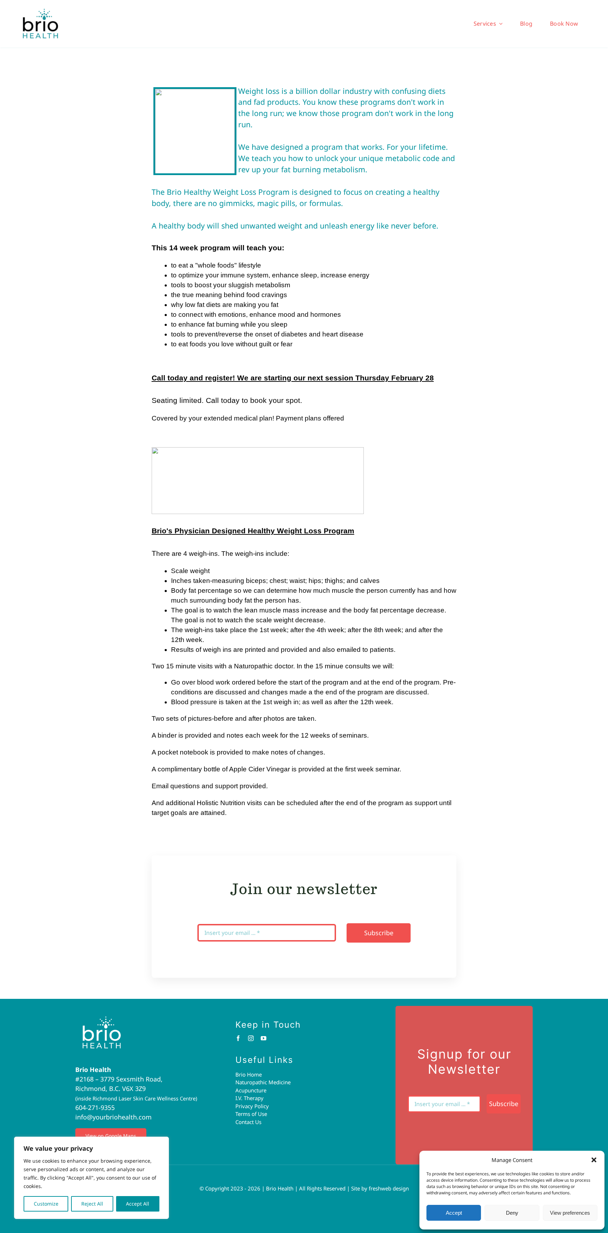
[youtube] (263, 1038)
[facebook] (238, 1038)
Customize (46, 1203)
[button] (593, 1159)
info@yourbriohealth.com (113, 1117)
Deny (512, 1213)
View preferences (570, 1213)
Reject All (92, 1203)
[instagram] (251, 1038)
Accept (454, 1213)
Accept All (137, 1203)
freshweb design (389, 1188)
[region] (91, 1178)
